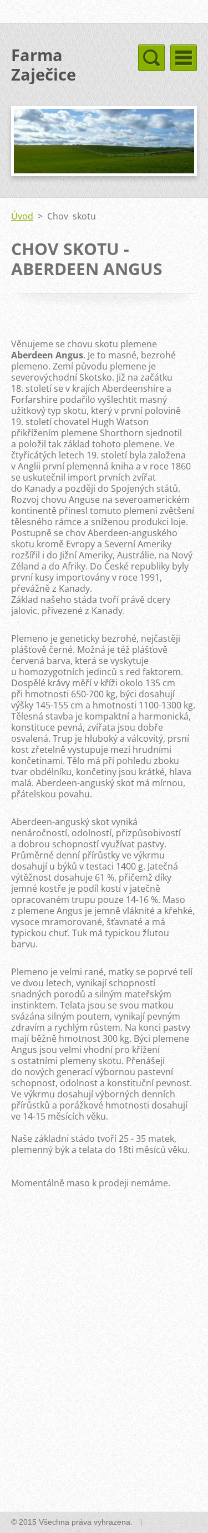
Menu (183, 57)
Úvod (22, 216)
